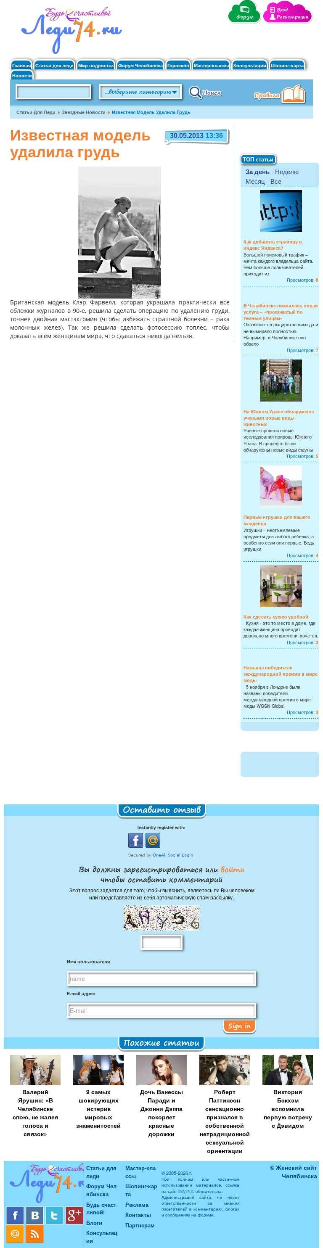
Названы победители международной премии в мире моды (281, 673)
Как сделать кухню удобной (276, 616)
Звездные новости (84, 112)
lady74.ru (186, 1191)
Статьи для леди (54, 65)
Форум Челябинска (140, 65)
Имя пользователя (88, 961)
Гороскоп (178, 65)
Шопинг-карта (287, 65)
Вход (282, 9)
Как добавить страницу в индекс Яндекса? (273, 244)
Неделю (287, 171)
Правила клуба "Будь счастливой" (281, 95)
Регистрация (292, 17)
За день (258, 171)
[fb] (16, 1209)
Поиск (205, 92)
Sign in (239, 1025)
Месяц (255, 181)
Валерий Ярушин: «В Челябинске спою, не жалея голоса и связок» (35, 1112)
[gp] (74, 1209)
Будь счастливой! (101, 1208)
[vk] (35, 1209)
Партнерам (140, 1225)
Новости (22, 75)
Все (275, 181)
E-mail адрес (81, 993)
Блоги (94, 1223)
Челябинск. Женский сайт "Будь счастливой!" (69, 32)
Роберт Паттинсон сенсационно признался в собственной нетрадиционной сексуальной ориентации (225, 1121)
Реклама (136, 1204)
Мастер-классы (211, 65)
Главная (21, 65)
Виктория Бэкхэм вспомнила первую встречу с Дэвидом (288, 1108)
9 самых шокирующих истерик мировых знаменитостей (98, 1108)
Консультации (249, 65)
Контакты (138, 1215)
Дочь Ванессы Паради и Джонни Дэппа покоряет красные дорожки (161, 1112)
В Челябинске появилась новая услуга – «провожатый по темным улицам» (281, 311)
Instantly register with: (161, 827)
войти (231, 869)
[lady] (45, 1184)
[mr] (16, 1228)
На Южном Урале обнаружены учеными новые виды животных (279, 417)
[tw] (55, 1209)
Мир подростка (96, 65)
